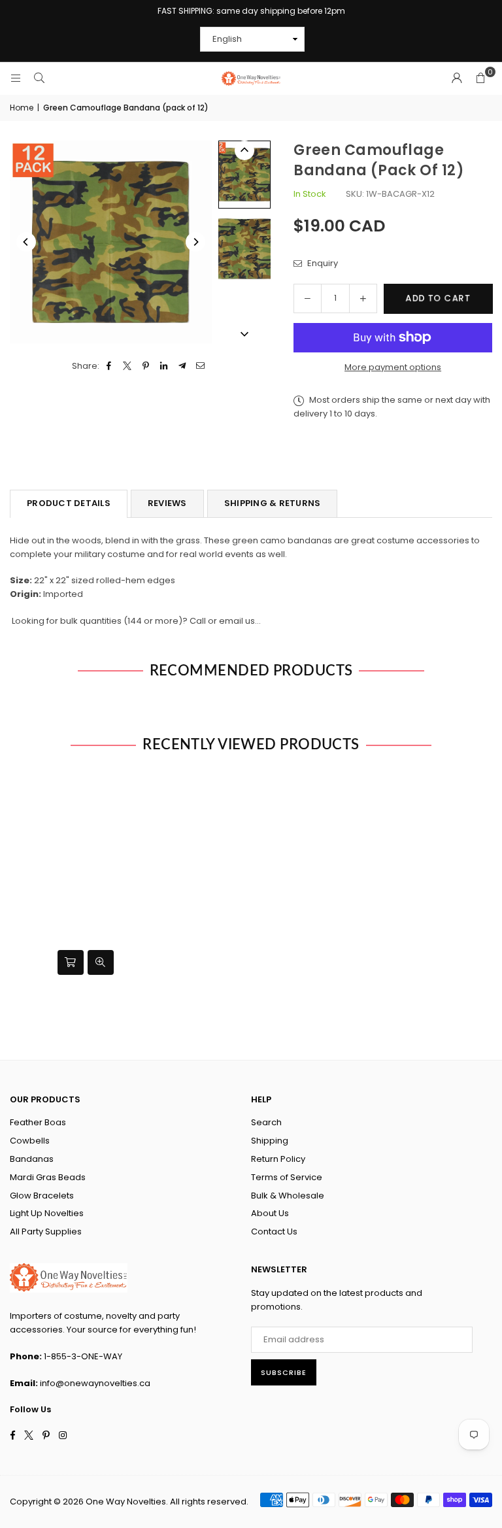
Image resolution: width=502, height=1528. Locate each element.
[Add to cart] (71, 962)
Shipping (269, 1140)
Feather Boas (38, 1122)
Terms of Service (286, 1177)
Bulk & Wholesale (287, 1195)
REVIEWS (167, 503)
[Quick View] (101, 962)
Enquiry (321, 263)
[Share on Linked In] (164, 366)
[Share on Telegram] (183, 366)
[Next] (195, 242)
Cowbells (30, 1140)
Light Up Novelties (47, 1213)
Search (266, 1122)
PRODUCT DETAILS (68, 503)
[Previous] (26, 242)
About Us (270, 1213)
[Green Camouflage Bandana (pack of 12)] (244, 174)
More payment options (392, 367)
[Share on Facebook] (109, 366)
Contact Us (274, 1231)
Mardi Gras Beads (48, 1177)
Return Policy (278, 1159)
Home (21, 107)
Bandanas (32, 1159)
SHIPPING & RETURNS (272, 503)
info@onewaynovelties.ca (95, 1383)
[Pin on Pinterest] (146, 366)
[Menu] (15, 78)
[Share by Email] (201, 366)
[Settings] (457, 78)
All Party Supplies (46, 1231)
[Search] (39, 78)
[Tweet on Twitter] (128, 366)
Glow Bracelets (42, 1195)
